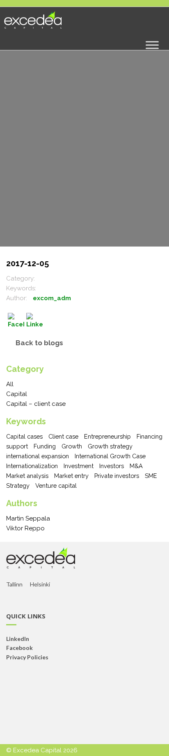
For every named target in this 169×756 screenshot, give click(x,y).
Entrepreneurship (107, 436)
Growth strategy (110, 446)
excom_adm (52, 298)
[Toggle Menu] (152, 45)
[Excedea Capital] (33, 23)
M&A (136, 465)
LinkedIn (17, 638)
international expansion (37, 456)
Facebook (19, 647)
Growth (72, 446)
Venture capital (56, 485)
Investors (111, 465)
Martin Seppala (28, 518)
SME (151, 475)
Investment (79, 465)
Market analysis (27, 475)
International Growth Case (110, 456)
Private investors (116, 475)
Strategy (18, 485)
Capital (16, 394)
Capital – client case (36, 403)
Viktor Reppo (25, 528)
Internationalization (32, 465)
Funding (45, 446)
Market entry (71, 475)
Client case (63, 436)
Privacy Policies (27, 657)
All (10, 384)
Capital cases (24, 436)
